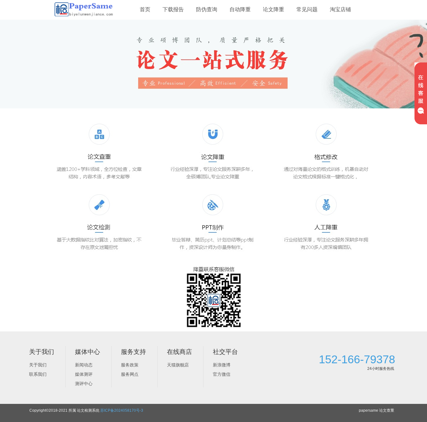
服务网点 (129, 374)
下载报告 (173, 9)
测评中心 (84, 383)
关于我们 (38, 364)
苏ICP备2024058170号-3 (121, 410)
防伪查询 (206, 9)
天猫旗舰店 (178, 364)
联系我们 (38, 374)
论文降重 (273, 9)
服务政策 (129, 364)
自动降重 (240, 9)
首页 (145, 9)
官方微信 (221, 374)
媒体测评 (84, 374)
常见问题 (307, 9)
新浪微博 (221, 364)
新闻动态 (84, 364)
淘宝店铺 (340, 9)
